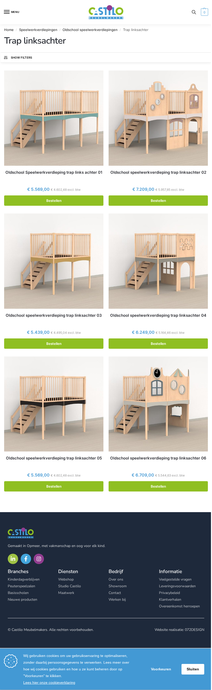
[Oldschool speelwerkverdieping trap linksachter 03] (53, 261)
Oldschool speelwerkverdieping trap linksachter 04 (158, 315)
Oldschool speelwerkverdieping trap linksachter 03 (54, 315)
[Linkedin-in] (13, 559)
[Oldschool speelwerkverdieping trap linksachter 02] (158, 118)
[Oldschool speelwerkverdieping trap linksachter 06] (158, 404)
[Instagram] (39, 559)
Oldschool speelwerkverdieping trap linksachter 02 (158, 172)
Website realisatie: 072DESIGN (179, 629)
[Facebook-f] (26, 559)
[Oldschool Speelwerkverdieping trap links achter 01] (53, 118)
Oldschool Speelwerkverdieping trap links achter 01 (53, 172)
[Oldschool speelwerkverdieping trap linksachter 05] (53, 404)
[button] (204, 12)
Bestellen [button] (54, 201)
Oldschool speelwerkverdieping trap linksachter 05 (54, 458)
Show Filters (21, 57)
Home (9, 30)
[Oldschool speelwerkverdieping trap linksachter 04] (158, 261)
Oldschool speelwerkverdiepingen (90, 30)
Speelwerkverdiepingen (38, 30)
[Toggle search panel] (193, 12)
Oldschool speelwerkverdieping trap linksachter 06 (158, 458)
